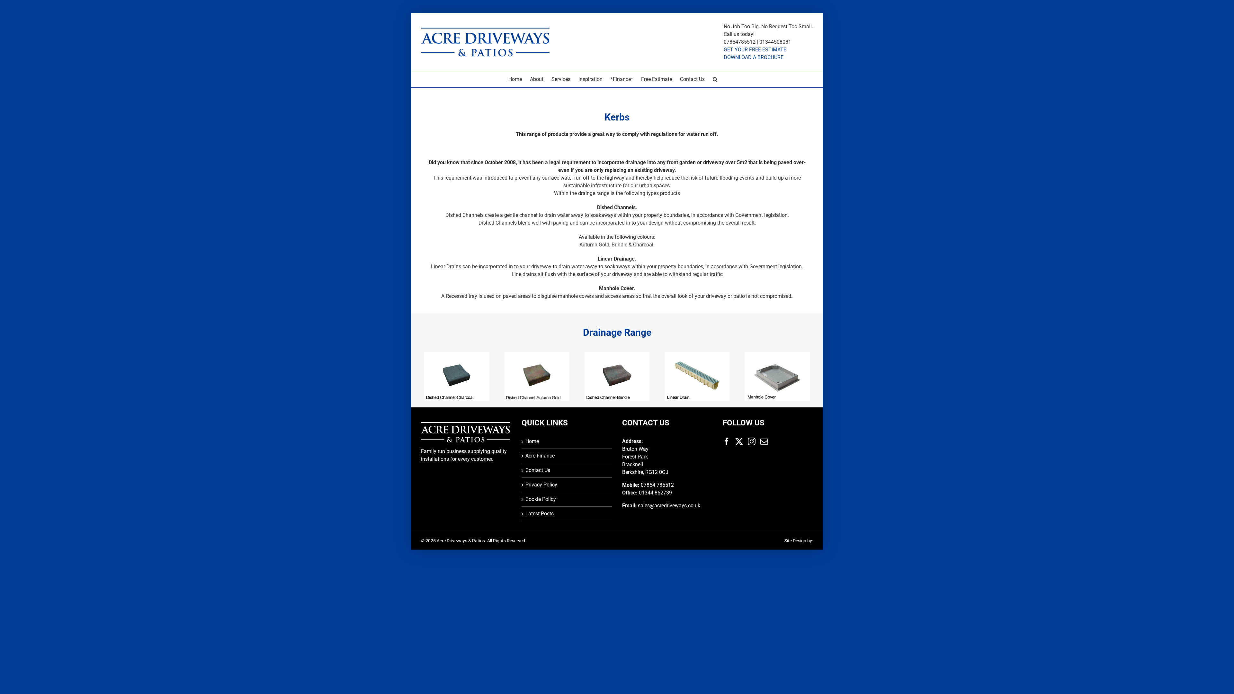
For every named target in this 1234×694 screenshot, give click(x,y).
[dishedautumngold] (537, 355)
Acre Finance (540, 456)
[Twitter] (739, 441)
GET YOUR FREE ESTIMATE (755, 50)
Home (532, 441)
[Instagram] (752, 441)
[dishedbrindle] (617, 355)
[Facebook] (726, 441)
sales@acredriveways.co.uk (669, 506)
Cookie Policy (540, 499)
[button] (715, 79)
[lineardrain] (697, 355)
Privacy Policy (541, 485)
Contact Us (537, 470)
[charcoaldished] (457, 355)
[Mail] (764, 441)
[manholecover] (777, 355)
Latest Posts (539, 514)
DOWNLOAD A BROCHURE (753, 57)
